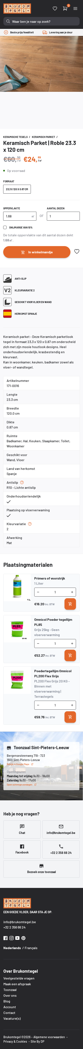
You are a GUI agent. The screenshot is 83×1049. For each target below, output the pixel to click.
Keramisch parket (44, 136)
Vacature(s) (12, 1018)
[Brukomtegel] (17, 8)
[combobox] (41, 21)
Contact (9, 1013)
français (31, 948)
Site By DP (37, 1041)
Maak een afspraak (17, 984)
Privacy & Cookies (15, 1041)
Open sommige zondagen (19, 784)
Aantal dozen (55, 208)
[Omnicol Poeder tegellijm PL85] (17, 639)
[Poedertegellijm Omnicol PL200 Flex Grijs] (17, 695)
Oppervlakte (11, 208)
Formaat (8, 181)
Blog (6, 1001)
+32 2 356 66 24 (14, 927)
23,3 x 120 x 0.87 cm (17, 189)
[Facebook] (5, 938)
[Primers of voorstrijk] (17, 592)
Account (9, 1007)
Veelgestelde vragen (18, 978)
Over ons (10, 995)
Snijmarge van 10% (21, 227)
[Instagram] (11, 938)
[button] (77, 251)
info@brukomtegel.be (19, 922)
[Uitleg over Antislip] (22, 482)
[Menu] (75, 8)
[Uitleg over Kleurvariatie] (30, 523)
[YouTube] (17, 938)
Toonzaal (10, 990)
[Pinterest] (23, 938)
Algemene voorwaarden (49, 1037)
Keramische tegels (15, 136)
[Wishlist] (55, 8)
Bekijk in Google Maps (18, 764)
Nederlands (12, 948)
